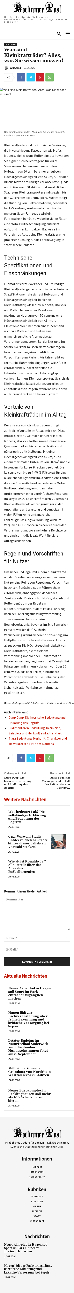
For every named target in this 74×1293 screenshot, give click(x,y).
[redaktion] (6, 68)
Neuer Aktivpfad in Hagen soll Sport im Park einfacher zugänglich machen (29, 993)
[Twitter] (31, 77)
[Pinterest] (40, 77)
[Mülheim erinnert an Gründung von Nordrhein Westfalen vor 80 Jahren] (62, 1074)
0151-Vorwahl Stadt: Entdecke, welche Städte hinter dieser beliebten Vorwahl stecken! (28, 842)
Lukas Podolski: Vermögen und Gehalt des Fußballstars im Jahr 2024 (56, 782)
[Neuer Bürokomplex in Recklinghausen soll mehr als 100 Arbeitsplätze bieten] (62, 1096)
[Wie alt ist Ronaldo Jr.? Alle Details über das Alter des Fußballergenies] (58, 866)
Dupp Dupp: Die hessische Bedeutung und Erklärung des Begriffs (17, 782)
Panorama (10, 44)
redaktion (15, 68)
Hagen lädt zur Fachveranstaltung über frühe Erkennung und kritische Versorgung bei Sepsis (28, 1019)
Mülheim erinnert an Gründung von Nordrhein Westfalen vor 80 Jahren (29, 1071)
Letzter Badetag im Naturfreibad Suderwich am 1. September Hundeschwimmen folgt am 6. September (28, 1047)
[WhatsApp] (49, 77)
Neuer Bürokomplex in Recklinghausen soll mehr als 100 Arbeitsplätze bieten (29, 1096)
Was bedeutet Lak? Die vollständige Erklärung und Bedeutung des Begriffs (27, 817)
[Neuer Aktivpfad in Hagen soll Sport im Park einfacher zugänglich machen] (62, 994)
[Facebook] (21, 77)
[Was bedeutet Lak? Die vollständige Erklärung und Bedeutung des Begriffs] (58, 817)
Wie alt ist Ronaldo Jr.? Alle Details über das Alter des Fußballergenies (27, 867)
